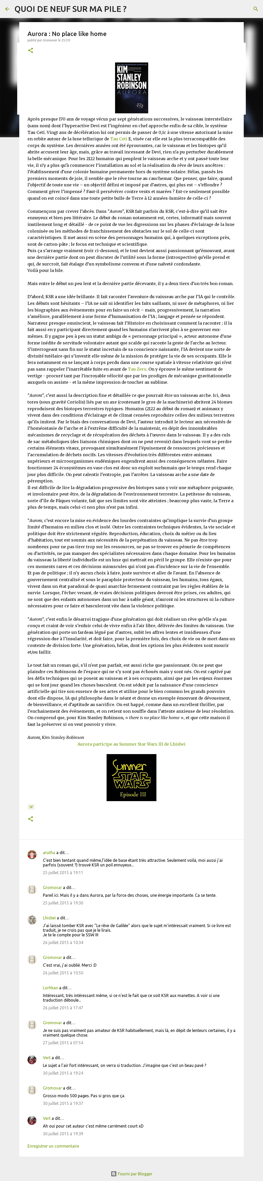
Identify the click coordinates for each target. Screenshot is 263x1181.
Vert (47, 1057)
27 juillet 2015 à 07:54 (63, 1042)
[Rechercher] (256, 9)
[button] (30, 50)
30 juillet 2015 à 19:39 (63, 1133)
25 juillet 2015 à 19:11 (63, 872)
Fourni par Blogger (134, 1173)
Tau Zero (137, 369)
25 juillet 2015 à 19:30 (63, 903)
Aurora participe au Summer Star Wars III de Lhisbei (131, 744)
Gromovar (52, 887)
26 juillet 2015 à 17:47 (63, 1007)
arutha (49, 852)
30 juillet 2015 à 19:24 (63, 1073)
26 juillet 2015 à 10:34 (63, 942)
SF (31, 807)
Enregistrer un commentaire (53, 1146)
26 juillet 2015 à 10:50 (63, 973)
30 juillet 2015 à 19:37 (63, 1103)
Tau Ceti (118, 138)
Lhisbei (49, 917)
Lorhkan (50, 987)
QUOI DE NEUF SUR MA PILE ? (70, 8)
